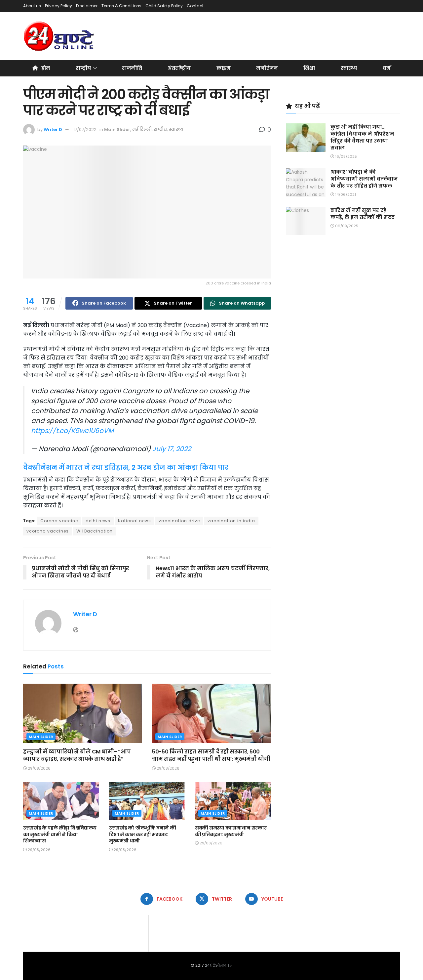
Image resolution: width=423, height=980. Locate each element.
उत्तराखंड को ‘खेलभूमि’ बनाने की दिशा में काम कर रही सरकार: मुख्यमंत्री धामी (142, 834)
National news (134, 521)
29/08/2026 (39, 768)
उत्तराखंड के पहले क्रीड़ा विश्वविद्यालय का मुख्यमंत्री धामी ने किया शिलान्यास (59, 834)
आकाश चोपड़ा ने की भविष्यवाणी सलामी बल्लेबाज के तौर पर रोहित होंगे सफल (364, 178)
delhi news (98, 521)
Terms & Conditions (121, 6)
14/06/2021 (345, 194)
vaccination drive (179, 521)
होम (45, 67)
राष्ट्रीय (83, 67)
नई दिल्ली (142, 129)
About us (32, 6)
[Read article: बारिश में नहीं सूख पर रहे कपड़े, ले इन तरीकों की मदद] (306, 221)
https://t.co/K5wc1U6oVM (72, 430)
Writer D (53, 129)
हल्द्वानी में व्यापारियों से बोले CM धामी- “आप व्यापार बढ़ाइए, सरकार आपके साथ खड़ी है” (76, 755)
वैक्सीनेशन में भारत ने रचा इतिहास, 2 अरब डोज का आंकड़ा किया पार (125, 467)
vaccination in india (231, 521)
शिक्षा (309, 67)
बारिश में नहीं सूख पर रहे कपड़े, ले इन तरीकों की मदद (362, 214)
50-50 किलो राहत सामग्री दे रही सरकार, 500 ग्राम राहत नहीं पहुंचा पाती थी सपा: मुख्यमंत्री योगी (211, 755)
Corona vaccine (59, 521)
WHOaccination (94, 531)
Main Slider (117, 129)
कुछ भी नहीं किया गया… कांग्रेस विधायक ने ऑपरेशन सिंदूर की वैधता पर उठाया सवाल (362, 137)
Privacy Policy (58, 6)
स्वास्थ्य (349, 67)
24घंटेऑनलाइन (219, 965)
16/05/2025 (345, 156)
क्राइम (223, 67)
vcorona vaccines (47, 531)
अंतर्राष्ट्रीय (179, 67)
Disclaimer (86, 6)
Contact (195, 6)
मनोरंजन (267, 67)
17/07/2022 (84, 129)
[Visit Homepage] (59, 36)
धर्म (387, 67)
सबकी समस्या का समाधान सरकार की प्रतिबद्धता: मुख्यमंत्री (231, 831)
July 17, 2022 (171, 448)
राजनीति (132, 67)
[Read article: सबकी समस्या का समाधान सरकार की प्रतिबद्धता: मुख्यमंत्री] (233, 801)
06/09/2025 (346, 226)
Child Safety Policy (164, 6)
